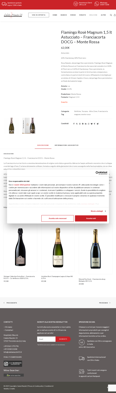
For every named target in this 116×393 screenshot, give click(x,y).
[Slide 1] (11, 126)
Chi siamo (8, 327)
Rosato (82, 15)
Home (55, 15)
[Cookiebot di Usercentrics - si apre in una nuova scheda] (97, 173)
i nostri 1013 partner (21, 185)
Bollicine (93, 15)
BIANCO (64, 15)
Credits (12, 389)
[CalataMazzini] (13, 15)
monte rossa (86, 114)
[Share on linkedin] (85, 123)
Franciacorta (103, 111)
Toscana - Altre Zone (89, 111)
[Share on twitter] (76, 123)
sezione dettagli (87, 204)
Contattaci (9, 330)
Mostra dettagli (97, 211)
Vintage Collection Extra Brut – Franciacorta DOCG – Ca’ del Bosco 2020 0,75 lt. (19, 277)
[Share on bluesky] (91, 123)
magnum (77, 114)
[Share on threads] (79, 123)
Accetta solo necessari (58, 218)
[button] (111, 15)
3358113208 (104, 5)
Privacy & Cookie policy (36, 386)
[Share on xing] (94, 123)
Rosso (73, 15)
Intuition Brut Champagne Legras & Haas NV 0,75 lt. (57, 277)
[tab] (66, 146)
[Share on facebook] (73, 123)
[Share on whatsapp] (88, 123)
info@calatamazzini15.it (13, 352)
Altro (103, 15)
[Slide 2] (29, 126)
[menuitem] (39, 15)
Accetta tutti (91, 218)
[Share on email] (97, 123)
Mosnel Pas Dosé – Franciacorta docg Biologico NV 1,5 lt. (92, 280)
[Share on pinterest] (82, 123)
